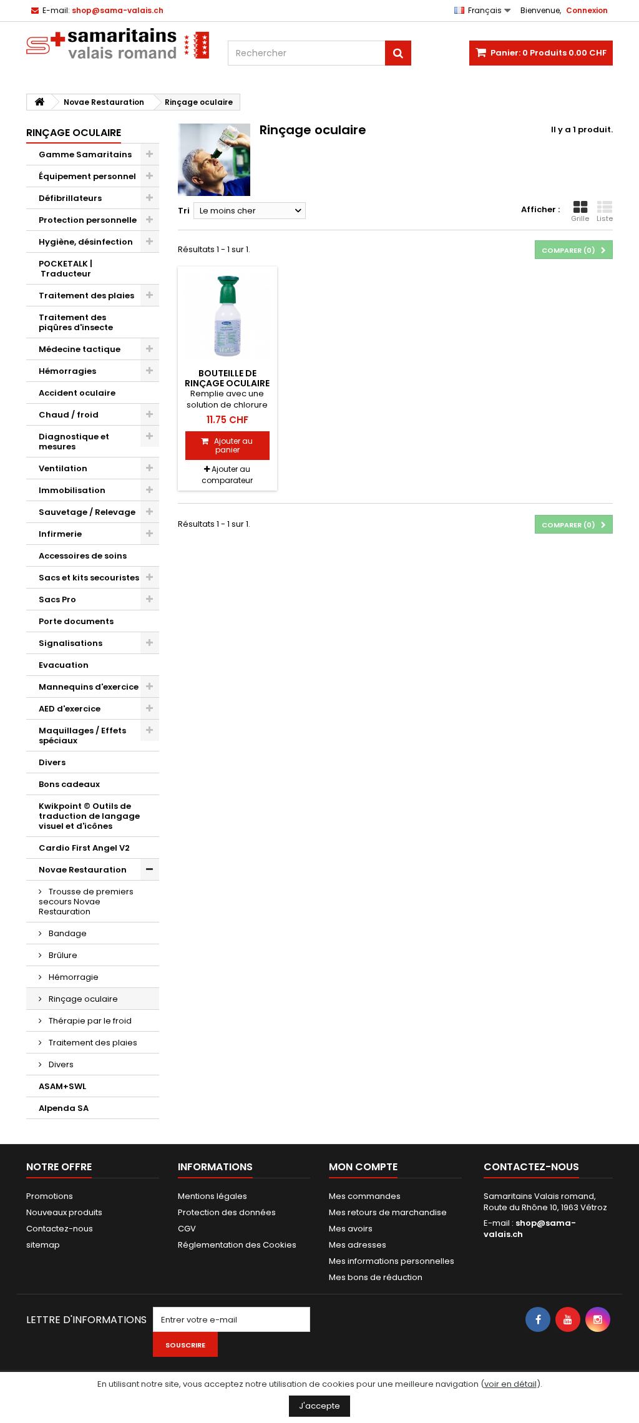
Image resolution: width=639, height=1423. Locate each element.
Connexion (587, 10)
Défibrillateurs (70, 198)
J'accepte (319, 1406)
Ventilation (63, 468)
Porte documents (76, 621)
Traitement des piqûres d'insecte (76, 322)
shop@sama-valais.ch (530, 1228)
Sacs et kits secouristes (89, 578)
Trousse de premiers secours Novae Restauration (86, 901)
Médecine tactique (79, 349)
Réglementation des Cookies (237, 1245)
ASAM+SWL (62, 1086)
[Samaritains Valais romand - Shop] (117, 43)
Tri (184, 211)
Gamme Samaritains (85, 154)
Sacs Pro (57, 599)
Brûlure (62, 955)
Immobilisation (72, 490)
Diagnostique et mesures (74, 441)
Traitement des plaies (86, 295)
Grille (580, 218)
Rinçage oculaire (82, 999)
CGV (187, 1229)
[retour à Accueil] (39, 102)
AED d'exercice (69, 709)
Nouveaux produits (64, 1212)
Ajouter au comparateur (227, 475)
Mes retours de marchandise (388, 1212)
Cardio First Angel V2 (84, 848)
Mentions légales (212, 1196)
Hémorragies (67, 371)
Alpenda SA (64, 1108)
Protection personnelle (88, 220)
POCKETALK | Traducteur (65, 269)
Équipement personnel (87, 176)
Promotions (49, 1196)
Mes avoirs (351, 1229)
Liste (605, 218)
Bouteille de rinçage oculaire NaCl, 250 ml (227, 383)
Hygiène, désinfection (86, 242)
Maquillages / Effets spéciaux (82, 735)
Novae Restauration (83, 870)
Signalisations (70, 643)
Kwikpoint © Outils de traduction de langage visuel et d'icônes (89, 816)
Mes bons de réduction (375, 1277)
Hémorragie (73, 977)
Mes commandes (365, 1196)
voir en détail (510, 1384)
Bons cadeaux (69, 784)
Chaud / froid (69, 415)
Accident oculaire (77, 393)
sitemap (43, 1245)
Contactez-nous (59, 1229)
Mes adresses (357, 1245)
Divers (52, 762)
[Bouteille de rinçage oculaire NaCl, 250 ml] (227, 316)
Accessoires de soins (83, 556)
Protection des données (227, 1212)
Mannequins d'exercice (89, 687)
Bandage (67, 933)
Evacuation (64, 665)
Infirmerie (60, 534)
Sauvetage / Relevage (87, 512)
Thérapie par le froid (89, 1021)
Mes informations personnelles (391, 1261)
